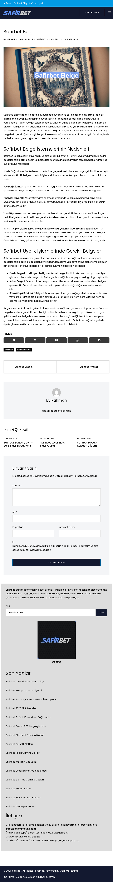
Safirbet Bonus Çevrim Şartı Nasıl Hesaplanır (18, 444)
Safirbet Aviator (89, 366)
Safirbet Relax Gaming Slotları (23, 753)
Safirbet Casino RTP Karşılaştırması (26, 726)
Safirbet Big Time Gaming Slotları (25, 779)
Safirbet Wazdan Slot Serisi (21, 761)
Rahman (11, 39)
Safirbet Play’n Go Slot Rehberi (23, 797)
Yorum (17, 485)
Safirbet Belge (24, 349)
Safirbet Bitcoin (24, 366)
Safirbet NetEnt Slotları (19, 788)
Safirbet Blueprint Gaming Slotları (25, 735)
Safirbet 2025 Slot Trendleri (21, 708)
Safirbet (41, 39)
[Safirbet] (17, 12)
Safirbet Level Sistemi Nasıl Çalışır (54, 444)
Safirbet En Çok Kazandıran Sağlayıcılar (28, 717)
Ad (14, 512)
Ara (8, 606)
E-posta (18, 527)
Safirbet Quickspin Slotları (20, 806)
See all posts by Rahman (56, 411)
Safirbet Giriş (91, 12)
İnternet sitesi (67, 527)
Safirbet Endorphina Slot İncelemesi (26, 770)
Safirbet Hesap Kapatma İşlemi (87, 444)
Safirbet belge (48, 232)
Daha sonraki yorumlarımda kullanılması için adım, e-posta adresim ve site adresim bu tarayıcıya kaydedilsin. (55, 548)
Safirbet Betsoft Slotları (19, 744)
